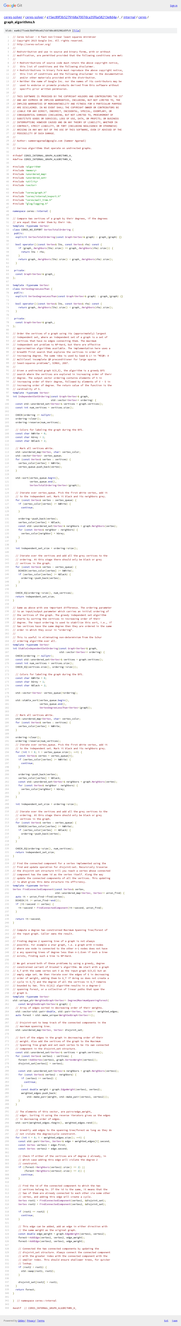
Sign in (173, 5)
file (76, 30)
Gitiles (21, 1320)
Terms (41, 1320)
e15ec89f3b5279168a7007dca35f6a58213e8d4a (82, 17)
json (174, 1320)
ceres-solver (13, 17)
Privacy (31, 1320)
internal (129, 17)
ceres (142, 17)
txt (166, 1320)
